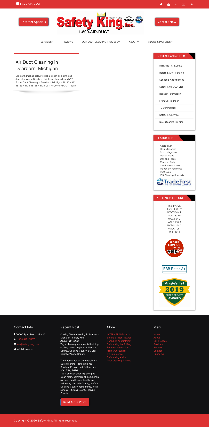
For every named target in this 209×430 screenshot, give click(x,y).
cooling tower (67, 347)
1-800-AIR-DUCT (25, 339)
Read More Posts (75, 402)
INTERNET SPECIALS (170, 65)
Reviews (68, 41)
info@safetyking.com (28, 344)
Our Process (160, 340)
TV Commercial (167, 107)
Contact (157, 350)
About (133, 41)
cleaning (71, 344)
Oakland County (78, 350)
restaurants (85, 386)
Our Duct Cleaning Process (100, 41)
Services (46, 41)
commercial (79, 376)
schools (64, 389)
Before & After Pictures (171, 72)
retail (95, 386)
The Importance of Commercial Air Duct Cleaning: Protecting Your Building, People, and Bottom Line (78, 363)
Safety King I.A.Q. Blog (171, 86)
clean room (66, 376)
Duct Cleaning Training (171, 121)
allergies (90, 373)
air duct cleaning (76, 373)
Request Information (170, 93)
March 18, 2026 (69, 370)
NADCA (94, 383)
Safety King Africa (169, 114)
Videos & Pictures (159, 41)
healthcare (88, 380)
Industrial (65, 383)
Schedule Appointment (171, 79)
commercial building (88, 344)
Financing (158, 354)
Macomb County (80, 383)
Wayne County (77, 354)
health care (76, 380)
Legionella (81, 347)
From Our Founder (169, 100)
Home (156, 334)
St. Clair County (78, 389)
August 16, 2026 (69, 340)
